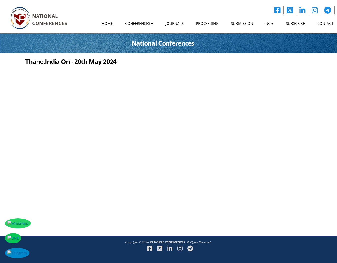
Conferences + (139, 23)
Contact (325, 23)
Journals (175, 23)
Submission (242, 23)
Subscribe (295, 23)
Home (107, 23)
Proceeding (207, 23)
